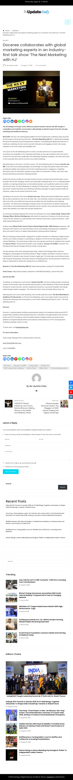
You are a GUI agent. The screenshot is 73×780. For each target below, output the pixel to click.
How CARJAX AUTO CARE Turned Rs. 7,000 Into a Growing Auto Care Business (42, 581)
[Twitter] (8, 121)
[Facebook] (4, 121)
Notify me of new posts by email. (17, 467)
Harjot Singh (34, 365)
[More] (30, 121)
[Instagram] (27, 121)
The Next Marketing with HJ (60, 368)
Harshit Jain (45, 365)
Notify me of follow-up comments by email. (20, 463)
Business (5, 40)
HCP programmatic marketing (14, 368)
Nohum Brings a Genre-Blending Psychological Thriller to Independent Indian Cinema (35, 538)
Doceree (8, 365)
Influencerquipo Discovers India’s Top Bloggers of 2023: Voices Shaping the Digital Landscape (50, 407)
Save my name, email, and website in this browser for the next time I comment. (33, 434)
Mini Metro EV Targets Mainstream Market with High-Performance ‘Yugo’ (41, 607)
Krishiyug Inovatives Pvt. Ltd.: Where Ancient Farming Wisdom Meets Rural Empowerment (41, 621)
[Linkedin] (12, 121)
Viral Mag (50, 777)
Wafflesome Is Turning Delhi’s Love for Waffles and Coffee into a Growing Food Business (33, 531)
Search (8, 484)
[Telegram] (23, 121)
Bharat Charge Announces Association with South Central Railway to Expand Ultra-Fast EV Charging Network (40, 595)
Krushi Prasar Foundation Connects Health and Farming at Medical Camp (42, 634)
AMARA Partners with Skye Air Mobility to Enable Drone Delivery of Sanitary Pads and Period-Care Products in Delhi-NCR (35, 522)
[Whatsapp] (19, 121)
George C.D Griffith (20, 365)
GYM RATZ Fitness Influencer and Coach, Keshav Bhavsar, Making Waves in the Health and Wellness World (24, 407)
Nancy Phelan (32, 368)
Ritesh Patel (44, 368)
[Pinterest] (15, 121)
